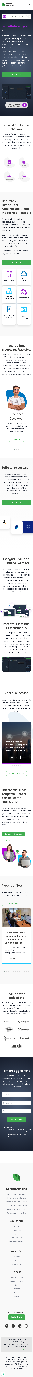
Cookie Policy (21, 1371)
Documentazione (16, 1277)
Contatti (16, 1260)
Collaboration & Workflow (16, 1213)
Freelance (16, 1226)
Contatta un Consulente (13, 834)
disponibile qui (11, 1130)
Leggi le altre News (12, 903)
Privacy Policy (11, 1371)
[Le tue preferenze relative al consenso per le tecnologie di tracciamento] (3, 1374)
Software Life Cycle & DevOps (16, 1205)
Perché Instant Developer (16, 1194)
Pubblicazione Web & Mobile (16, 1202)
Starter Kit (16, 1289)
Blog (16, 1285)
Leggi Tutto (13, 757)
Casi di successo (16, 1238)
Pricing (16, 1292)
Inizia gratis (9, 840)
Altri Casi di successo (16, 773)
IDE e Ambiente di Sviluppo (16, 1198)
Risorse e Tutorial (16, 1281)
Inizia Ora (16, 1296)
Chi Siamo (16, 1257)
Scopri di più (16, 439)
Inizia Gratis (16, 74)
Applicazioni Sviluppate (16, 1241)
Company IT (16, 1234)
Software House (16, 1230)
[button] (14, 449)
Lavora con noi (16, 1264)
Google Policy (13, 1349)
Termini (21, 1349)
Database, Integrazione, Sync (16, 1209)
